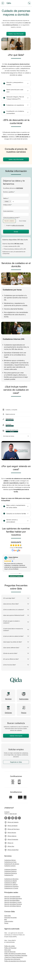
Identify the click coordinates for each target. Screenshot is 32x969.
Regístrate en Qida (16, 762)
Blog (5, 919)
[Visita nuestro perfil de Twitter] (9, 818)
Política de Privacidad (10, 948)
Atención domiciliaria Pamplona (13, 904)
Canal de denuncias (9, 951)
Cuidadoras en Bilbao (10, 882)
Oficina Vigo (10, 846)
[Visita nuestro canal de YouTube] (12, 818)
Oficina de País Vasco (13, 829)
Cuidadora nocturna (9, 865)
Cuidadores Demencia (10, 873)
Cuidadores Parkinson (10, 871)
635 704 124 (13, 813)
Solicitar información (16, 736)
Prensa (6, 923)
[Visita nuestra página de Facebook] (5, 818)
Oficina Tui (10, 843)
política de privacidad (18, 225)
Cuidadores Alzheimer (10, 869)
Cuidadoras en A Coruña (11, 888)
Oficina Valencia (11, 836)
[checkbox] (16, 221)
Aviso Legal (7, 949)
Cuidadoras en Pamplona (11, 886)
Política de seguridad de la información (15, 961)
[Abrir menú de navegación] (2, 3)
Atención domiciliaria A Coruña (12, 902)
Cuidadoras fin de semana (11, 864)
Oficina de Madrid (12, 825)
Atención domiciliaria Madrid (12, 896)
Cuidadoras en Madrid (10, 880)
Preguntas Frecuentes (10, 917)
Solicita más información (16, 34)
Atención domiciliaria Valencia (12, 906)
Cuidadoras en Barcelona (11, 879)
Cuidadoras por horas (10, 862)
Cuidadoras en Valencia (10, 884)
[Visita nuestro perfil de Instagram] (19, 818)
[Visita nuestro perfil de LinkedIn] (16, 818)
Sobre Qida (7, 915)
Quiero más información (16, 159)
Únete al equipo (8, 921)
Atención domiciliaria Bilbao (12, 900)
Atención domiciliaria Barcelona (13, 898)
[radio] (9, 221)
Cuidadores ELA (8, 875)
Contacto (6, 812)
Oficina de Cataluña (12, 822)
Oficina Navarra (11, 832)
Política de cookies (9, 946)
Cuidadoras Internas (10, 860)
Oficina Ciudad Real (12, 849)
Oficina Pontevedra (12, 839)
